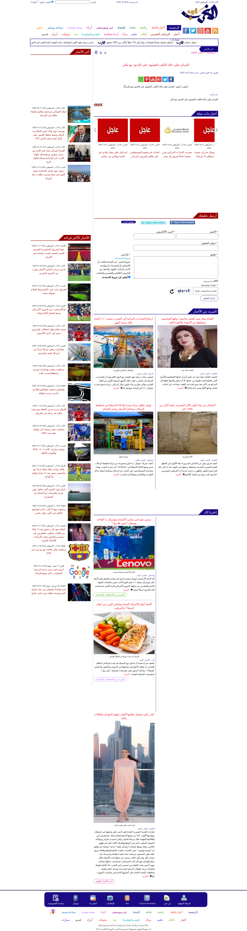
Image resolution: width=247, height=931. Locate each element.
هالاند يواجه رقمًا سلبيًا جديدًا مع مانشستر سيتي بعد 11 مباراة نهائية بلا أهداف (49, 473)
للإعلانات (110, 903)
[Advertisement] (106, 14)
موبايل (76, 903)
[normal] (100, 52)
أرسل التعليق (209, 298)
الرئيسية (211, 52)
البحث (93, 2)
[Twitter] (153, 224)
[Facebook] (182, 224)
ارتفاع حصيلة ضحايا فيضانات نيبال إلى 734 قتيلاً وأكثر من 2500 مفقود (153, 42)
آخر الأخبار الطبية (104, 881)
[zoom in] (96, 52)
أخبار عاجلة (197, 52)
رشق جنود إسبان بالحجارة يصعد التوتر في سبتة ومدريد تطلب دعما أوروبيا (48, 174)
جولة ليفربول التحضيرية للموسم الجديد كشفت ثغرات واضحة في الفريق (48, 253)
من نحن (167, 903)
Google (33, 2)
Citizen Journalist (147, 903)
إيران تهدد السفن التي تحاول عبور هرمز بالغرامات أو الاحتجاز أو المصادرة (48, 493)
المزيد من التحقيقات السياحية (110, 594)
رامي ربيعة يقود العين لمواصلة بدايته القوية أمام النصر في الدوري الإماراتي (70, 42)
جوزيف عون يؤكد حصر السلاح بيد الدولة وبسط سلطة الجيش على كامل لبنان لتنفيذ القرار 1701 (48, 135)
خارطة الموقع (184, 903)
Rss (127, 903)
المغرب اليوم (45, 2)
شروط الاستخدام (122, 258)
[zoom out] (105, 52)
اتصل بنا (93, 903)
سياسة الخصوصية (56, 903)
